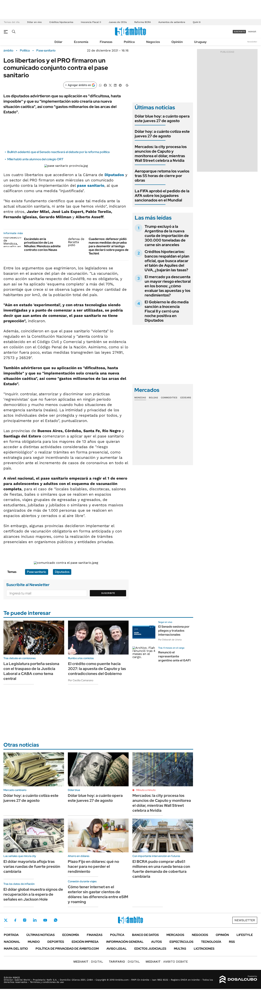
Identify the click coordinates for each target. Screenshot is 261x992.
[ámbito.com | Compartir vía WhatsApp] (100, 85)
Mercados (175, 935)
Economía (81, 42)
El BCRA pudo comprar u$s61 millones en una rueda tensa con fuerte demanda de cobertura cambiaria (161, 869)
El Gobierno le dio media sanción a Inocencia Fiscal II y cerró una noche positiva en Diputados (167, 311)
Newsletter (252, 42)
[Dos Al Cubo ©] (238, 979)
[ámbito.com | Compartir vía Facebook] (105, 85)
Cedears (185, 397)
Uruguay (200, 42)
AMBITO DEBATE (167, 961)
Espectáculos (181, 942)
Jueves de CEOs (118, 22)
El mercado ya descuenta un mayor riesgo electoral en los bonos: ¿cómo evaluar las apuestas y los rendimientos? (168, 286)
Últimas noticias (40, 935)
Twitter (6, 920)
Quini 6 (196, 22)
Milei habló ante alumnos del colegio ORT (35, 159)
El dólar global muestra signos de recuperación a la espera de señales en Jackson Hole (33, 894)
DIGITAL (88, 961)
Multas (180, 949)
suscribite (239, 32)
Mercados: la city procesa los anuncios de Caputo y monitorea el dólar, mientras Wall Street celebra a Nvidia (161, 153)
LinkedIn (34, 920)
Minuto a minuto (146, 790)
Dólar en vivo (34, 22)
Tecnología (211, 942)
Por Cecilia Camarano (80, 680)
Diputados (114, 174)
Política (129, 42)
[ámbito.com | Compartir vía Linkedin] (115, 85)
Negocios (153, 42)
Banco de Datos (145, 935)
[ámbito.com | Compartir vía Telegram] (120, 85)
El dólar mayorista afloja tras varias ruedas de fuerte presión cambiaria (31, 866)
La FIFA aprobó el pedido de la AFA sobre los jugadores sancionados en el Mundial (162, 195)
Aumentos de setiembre (171, 22)
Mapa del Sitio (16, 949)
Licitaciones (204, 949)
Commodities (169, 397)
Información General (124, 942)
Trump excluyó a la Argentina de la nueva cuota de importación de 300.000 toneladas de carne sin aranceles (167, 235)
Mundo (34, 942)
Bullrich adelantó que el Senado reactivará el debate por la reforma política (58, 152)
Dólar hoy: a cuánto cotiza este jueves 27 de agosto (162, 133)
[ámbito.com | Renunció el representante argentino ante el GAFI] (143, 657)
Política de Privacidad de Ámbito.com (67, 949)
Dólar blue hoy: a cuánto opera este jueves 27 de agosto (162, 118)
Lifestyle (245, 935)
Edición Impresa (85, 942)
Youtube (45, 920)
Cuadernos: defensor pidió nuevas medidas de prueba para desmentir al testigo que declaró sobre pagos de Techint (108, 246)
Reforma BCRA (142, 22)
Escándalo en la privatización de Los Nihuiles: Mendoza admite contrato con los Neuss (42, 244)
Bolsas (153, 397)
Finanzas (106, 42)
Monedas (140, 397)
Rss (232, 942)
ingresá (252, 32)
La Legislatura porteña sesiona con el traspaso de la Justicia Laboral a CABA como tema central (31, 671)
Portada (11, 935)
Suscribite (108, 593)
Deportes (55, 942)
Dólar (58, 42)
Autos (156, 942)
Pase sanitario (46, 50)
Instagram (24, 920)
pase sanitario (90, 185)
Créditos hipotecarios (61, 22)
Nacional (12, 942)
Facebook (15, 920)
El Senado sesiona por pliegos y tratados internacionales (174, 631)
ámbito (8, 50)
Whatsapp (55, 920)
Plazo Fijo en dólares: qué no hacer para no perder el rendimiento (93, 866)
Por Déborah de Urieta (170, 639)
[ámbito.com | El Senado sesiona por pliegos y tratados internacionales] (143, 632)
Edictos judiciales (150, 949)
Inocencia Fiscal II (91, 22)
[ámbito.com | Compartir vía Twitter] (110, 85)
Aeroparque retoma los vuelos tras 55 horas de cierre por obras (162, 176)
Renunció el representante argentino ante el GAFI (174, 656)
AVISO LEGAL (116, 949)
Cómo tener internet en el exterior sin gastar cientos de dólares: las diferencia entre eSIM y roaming (98, 894)
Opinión (177, 42)
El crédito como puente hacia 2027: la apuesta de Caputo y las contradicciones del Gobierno (97, 668)
